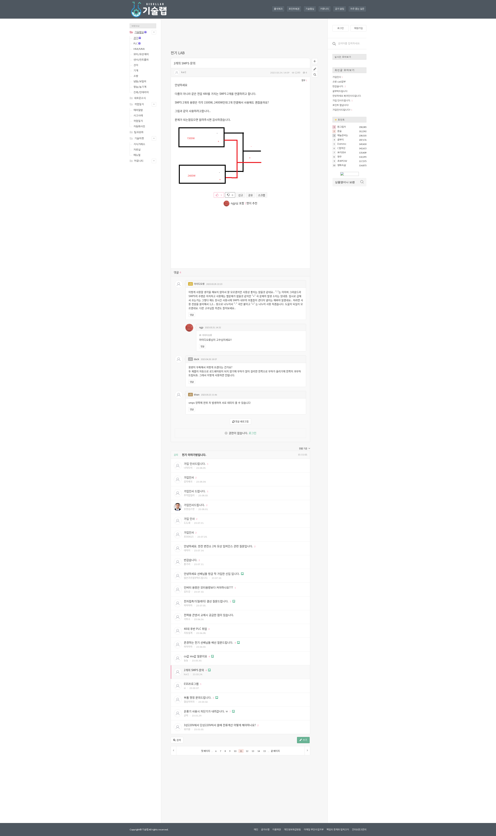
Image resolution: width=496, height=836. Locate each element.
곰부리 (340, 140)
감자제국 (188, 481)
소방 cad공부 (339, 82)
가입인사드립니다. (194, 505)
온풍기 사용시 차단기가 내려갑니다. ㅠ (206, 711)
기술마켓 (139, 138)
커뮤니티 (324, 9)
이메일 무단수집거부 (314, 829)
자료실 (136, 149)
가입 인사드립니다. (195, 463)
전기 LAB (178, 52)
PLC (135, 43)
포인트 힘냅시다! (340, 105)
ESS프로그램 (191, 684)
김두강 (187, 591)
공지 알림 (339, 9)
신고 (240, 195)
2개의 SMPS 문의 (184, 63)
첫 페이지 (205, 751)
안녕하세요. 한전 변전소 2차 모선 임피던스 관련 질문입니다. (218, 546)
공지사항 (265, 829)
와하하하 (188, 605)
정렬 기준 (303, 448)
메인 (256, 829)
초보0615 (189, 536)
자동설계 (188, 632)
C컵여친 (341, 148)
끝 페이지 (275, 751)
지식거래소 (139, 144)
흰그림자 (341, 127)
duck (196, 359)
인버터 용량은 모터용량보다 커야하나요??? (208, 587)
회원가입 (358, 28)
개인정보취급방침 (292, 829)
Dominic (341, 144)
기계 (135, 70)
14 (258, 751)
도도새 (187, 522)
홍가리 (187, 564)
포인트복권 (294, 9)
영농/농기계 (139, 87)
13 (253, 751)
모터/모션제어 (141, 54)
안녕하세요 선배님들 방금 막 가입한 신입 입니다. (212, 574)
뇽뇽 (186, 660)
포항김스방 (189, 509)
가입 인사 (189, 519)
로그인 (252, 433)
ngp (201, 327)
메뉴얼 (136, 155)
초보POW (342, 161)
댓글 (192, 314)
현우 (339, 157)
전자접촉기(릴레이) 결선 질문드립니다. (206, 601)
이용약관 (276, 829)
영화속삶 (341, 165)
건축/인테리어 (141, 92)
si (185, 687)
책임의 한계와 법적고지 (337, 829)
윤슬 (339, 131)
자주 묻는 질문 (357, 9)
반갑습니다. (190, 560)
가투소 (187, 619)
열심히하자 (189, 701)
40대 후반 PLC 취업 (195, 629)
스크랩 (261, 195)
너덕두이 (188, 467)
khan (196, 394)
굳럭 (186, 715)
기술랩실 (310, 9)
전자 (135, 65)
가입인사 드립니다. (195, 491)
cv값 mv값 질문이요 (195, 656)
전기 (135, 38)
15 (264, 751)
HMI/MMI (139, 49)
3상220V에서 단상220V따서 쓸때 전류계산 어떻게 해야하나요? (220, 725)
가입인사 (189, 477)
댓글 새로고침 (242, 421)
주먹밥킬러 (189, 495)
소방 (135, 76)
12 (247, 751)
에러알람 (138, 110)
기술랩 (145, 829)
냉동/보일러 (139, 81)
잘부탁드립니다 (339, 91)
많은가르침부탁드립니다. (196, 577)
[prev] (173, 750)
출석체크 (278, 9)
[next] (307, 750)
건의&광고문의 (359, 829)
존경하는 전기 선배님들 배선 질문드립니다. (208, 642)
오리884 (341, 152)
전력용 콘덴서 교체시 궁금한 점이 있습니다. (209, 615)
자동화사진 (139, 126)
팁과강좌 (138, 132)
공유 (250, 195)
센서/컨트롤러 (141, 60)
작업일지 (139, 104)
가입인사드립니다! (341, 110)
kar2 (183, 72)
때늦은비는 (342, 135)
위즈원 (187, 729)
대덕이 (187, 550)
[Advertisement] (145, 227)
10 (235, 751)
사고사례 (138, 115)
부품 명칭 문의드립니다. (197, 697)
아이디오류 (199, 283)
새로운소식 (140, 98)
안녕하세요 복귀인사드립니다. (347, 96)
